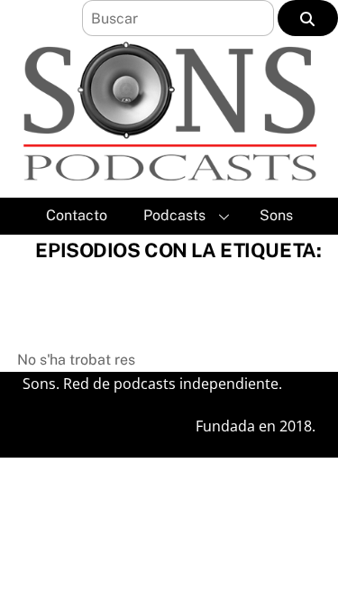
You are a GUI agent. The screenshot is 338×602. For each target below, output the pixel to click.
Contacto (76, 215)
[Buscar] (308, 18)
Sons (276, 215)
